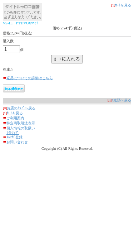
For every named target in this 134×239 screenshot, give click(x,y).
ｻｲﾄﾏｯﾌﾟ (12, 133)
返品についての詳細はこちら (29, 78)
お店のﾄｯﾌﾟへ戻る (21, 108)
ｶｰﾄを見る (123, 5)
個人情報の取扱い (20, 128)
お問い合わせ (17, 142)
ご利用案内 (15, 118)
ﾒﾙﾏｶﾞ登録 (14, 137)
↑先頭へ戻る (121, 100)
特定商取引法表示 (20, 123)
